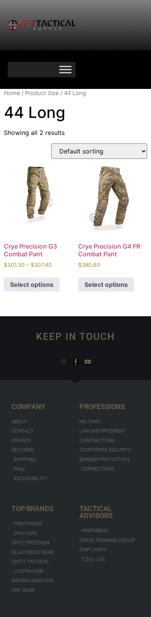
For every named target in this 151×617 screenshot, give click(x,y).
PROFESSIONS (102, 406)
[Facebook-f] (76, 362)
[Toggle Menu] (65, 69)
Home (12, 93)
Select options (31, 284)
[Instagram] (64, 362)
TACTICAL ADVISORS (96, 512)
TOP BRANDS (32, 509)
